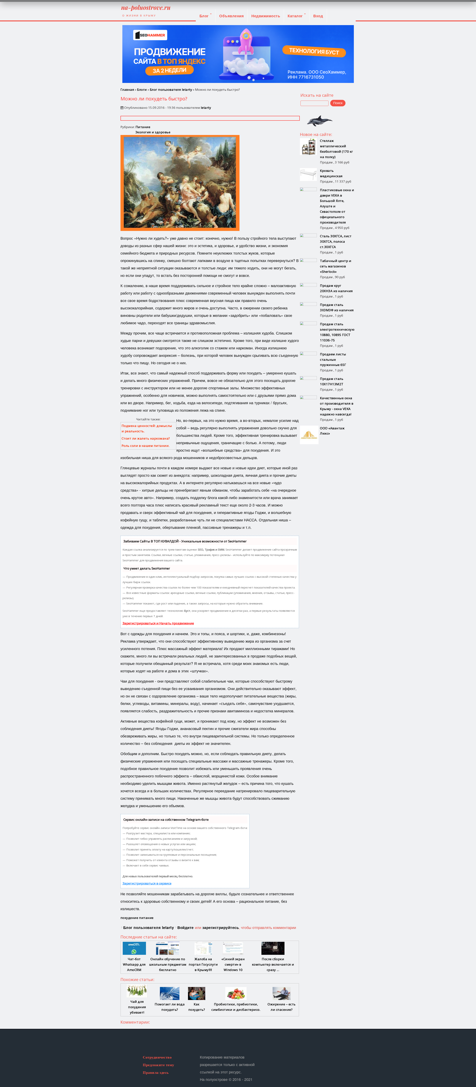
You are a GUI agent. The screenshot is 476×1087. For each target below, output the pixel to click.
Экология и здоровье (153, 132)
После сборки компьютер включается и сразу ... (273, 964)
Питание (143, 127)
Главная (127, 89)
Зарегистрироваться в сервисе (147, 883)
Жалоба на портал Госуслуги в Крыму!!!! (203, 964)
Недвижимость (265, 15)
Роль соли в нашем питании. (146, 445)
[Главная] (145, 10)
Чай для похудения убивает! (137, 1006)
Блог (205, 15)
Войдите (185, 927)
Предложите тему (158, 1065)
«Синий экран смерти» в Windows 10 (233, 964)
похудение (129, 918)
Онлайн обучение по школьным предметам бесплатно (167, 964)
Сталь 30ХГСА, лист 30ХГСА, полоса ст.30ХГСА (335, 241)
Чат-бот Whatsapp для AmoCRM (134, 964)
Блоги (142, 89)
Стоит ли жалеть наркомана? (146, 438)
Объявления (231, 15)
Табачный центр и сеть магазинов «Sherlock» (335, 266)
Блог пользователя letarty (171, 89)
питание (146, 918)
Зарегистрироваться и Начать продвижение (158, 623)
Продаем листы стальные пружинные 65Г (333, 359)
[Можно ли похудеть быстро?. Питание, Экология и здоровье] (179, 230)
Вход (318, 15)
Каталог (296, 15)
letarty (206, 107)
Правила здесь (156, 1072)
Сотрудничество (157, 1057)
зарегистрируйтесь (220, 927)
